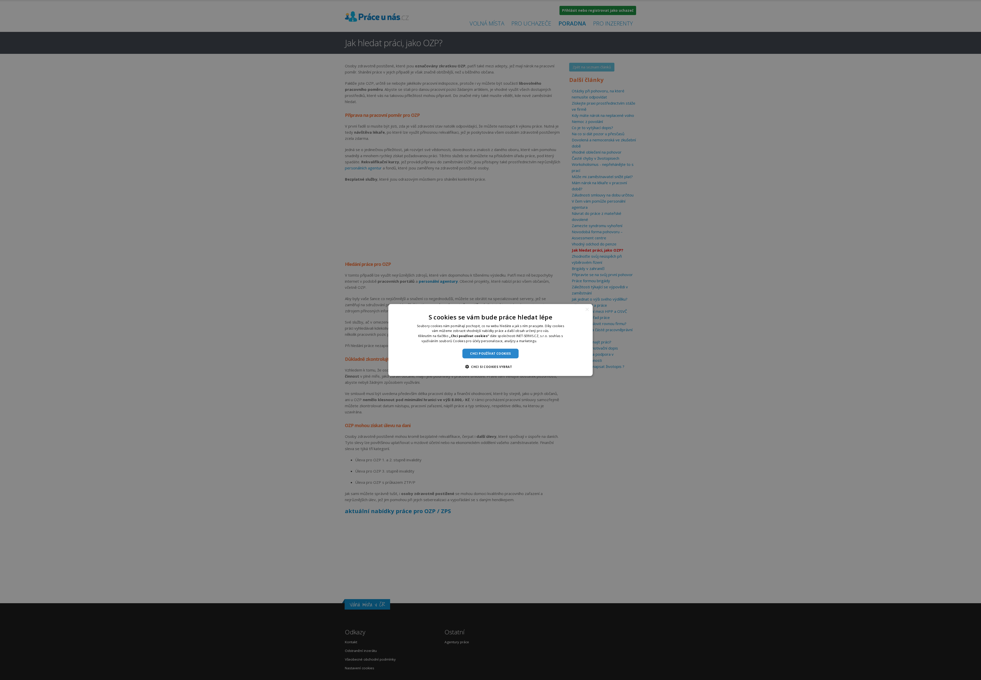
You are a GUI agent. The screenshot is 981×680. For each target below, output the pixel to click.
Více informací (548, 341)
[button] (490, 367)
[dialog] (490, 340)
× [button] (587, 309)
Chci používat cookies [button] (490, 353)
